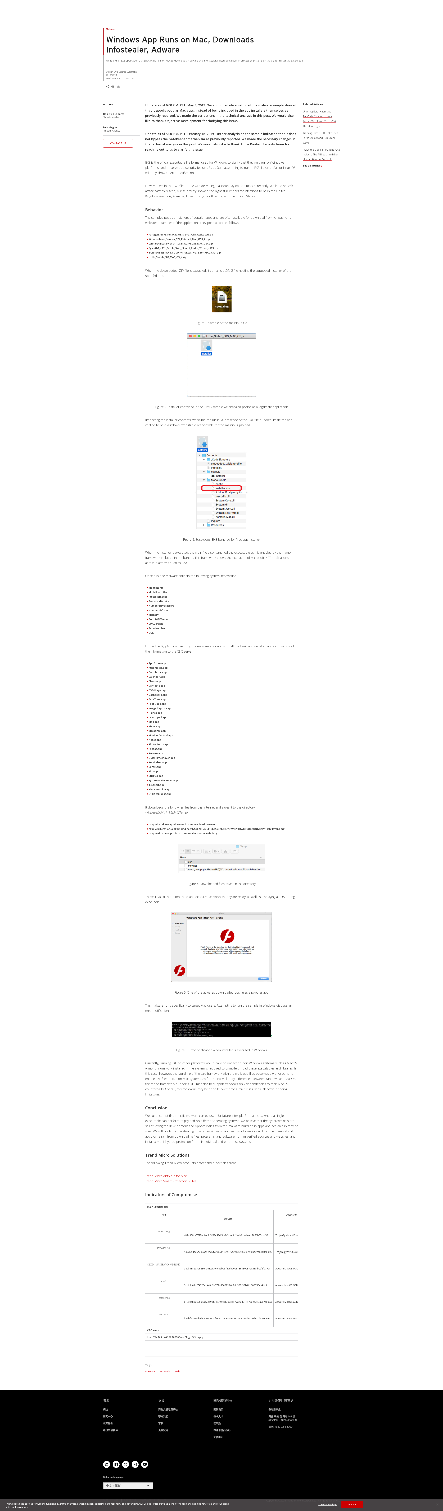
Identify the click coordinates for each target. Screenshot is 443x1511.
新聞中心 (108, 1416)
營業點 (217, 1423)
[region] (221, 1505)
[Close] (437, 1504)
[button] (118, 144)
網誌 (105, 1409)
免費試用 (163, 1430)
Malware (150, 1371)
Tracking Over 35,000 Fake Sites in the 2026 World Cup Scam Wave (320, 137)
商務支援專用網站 (168, 1409)
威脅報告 (108, 1423)
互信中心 (218, 1437)
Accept (352, 1504)
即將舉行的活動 (222, 1430)
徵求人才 (218, 1416)
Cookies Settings (327, 1504)
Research (165, 1371)
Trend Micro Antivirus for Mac (166, 1176)
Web (177, 1371)
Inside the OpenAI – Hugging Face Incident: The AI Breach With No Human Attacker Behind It (321, 154)
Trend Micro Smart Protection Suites (170, 1181)
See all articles (311, 165)
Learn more (21, 1507)
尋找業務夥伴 (110, 1430)
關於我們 (218, 1409)
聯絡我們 (163, 1416)
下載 (160, 1423)
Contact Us (118, 143)
